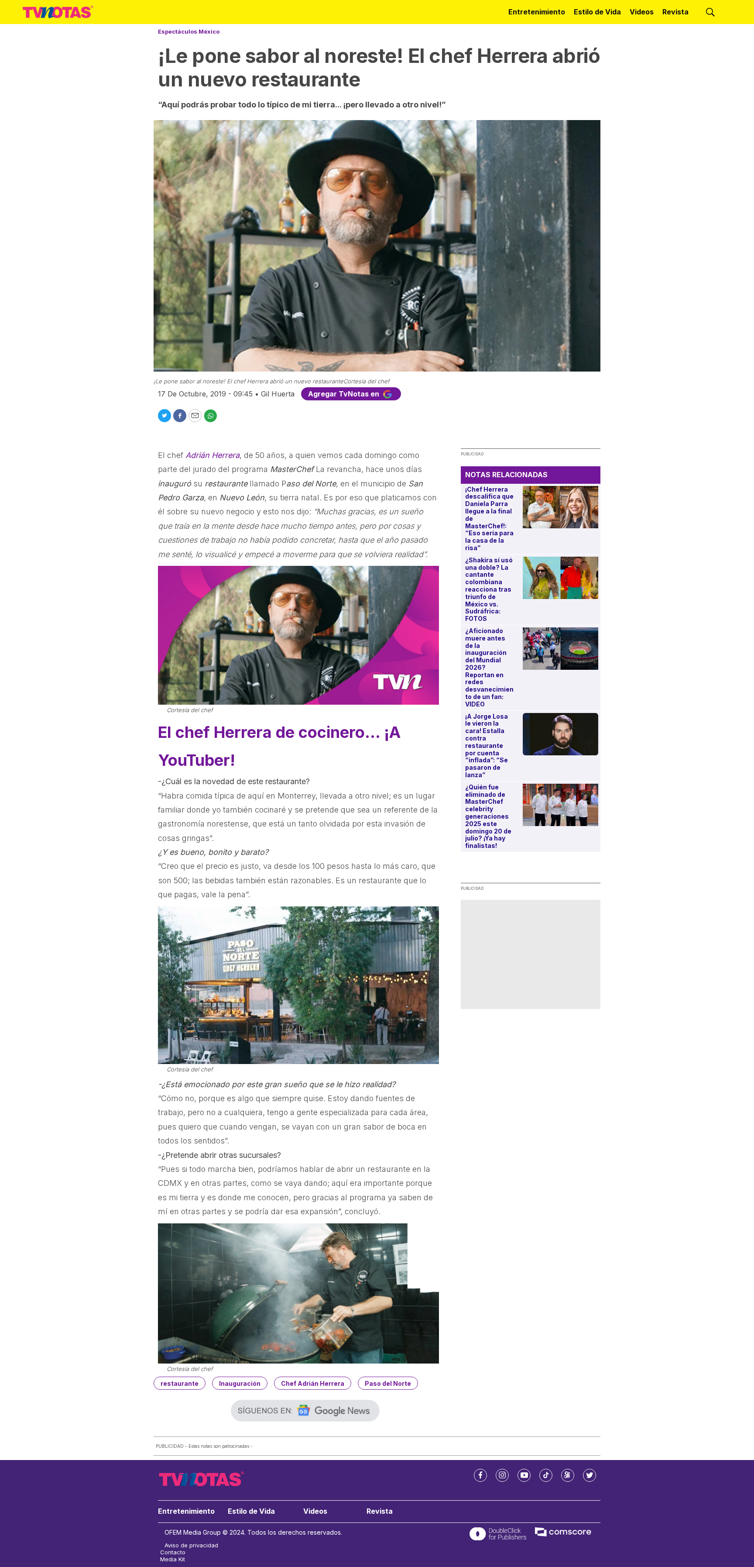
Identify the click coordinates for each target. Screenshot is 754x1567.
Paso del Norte (388, 1383)
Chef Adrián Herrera (312, 1383)
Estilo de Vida (597, 11)
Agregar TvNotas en (344, 393)
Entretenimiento (536, 11)
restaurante (180, 1383)
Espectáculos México (188, 31)
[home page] (58, 12)
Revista (675, 11)
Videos (642, 11)
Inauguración (239, 1383)
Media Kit (172, 1559)
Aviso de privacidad (191, 1545)
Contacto (172, 1552)
